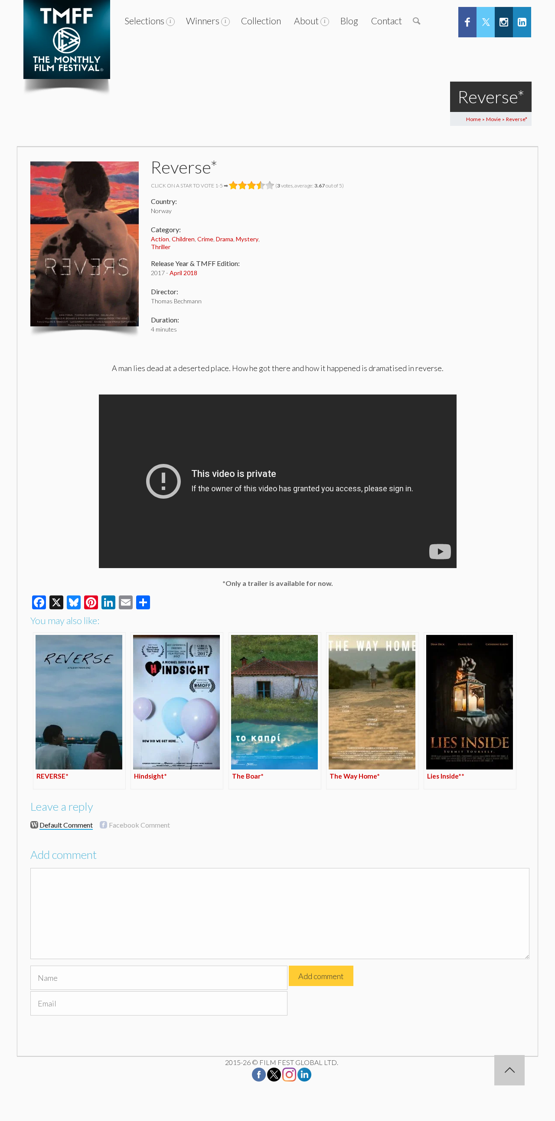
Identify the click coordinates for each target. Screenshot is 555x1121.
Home (473, 119)
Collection (261, 20)
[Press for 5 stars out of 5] (269, 185)
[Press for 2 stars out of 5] (242, 185)
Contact (386, 20)
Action (160, 239)
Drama (224, 239)
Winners (202, 20)
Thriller (160, 246)
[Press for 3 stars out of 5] (251, 185)
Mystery (247, 239)
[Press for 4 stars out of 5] (260, 185)
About (306, 20)
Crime (205, 239)
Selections (144, 20)
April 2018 (183, 272)
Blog (349, 20)
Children (183, 239)
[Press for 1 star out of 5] (233, 185)
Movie (493, 119)
